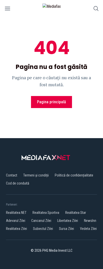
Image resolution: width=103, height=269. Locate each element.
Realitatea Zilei (16, 229)
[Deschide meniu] (7, 9)
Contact (11, 175)
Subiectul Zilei (43, 229)
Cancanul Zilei (41, 221)
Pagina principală (51, 102)
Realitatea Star (75, 213)
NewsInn (90, 221)
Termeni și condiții (36, 175)
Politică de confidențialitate (74, 175)
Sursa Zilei (66, 229)
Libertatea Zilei (67, 221)
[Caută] (96, 9)
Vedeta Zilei (88, 229)
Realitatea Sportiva (45, 213)
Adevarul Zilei (15, 221)
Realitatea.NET (16, 213)
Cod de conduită (17, 183)
